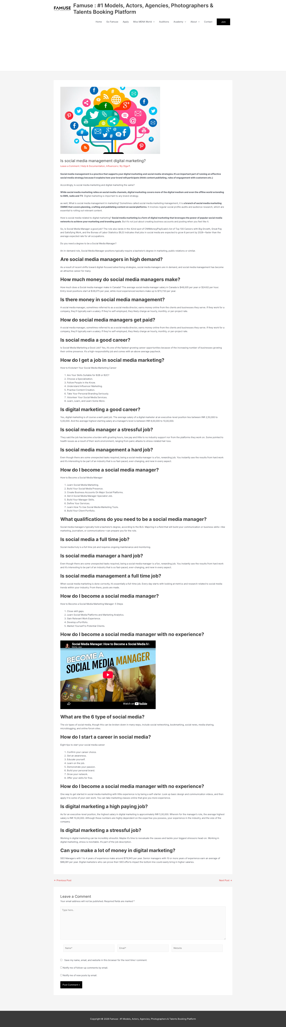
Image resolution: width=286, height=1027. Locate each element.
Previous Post (62, 880)
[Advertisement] (143, 48)
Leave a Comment (69, 166)
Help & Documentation (93, 166)
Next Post (225, 880)
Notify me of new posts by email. (80, 975)
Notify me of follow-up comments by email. (85, 967)
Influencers (112, 166)
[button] (153, 21)
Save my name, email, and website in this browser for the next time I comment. (105, 960)
